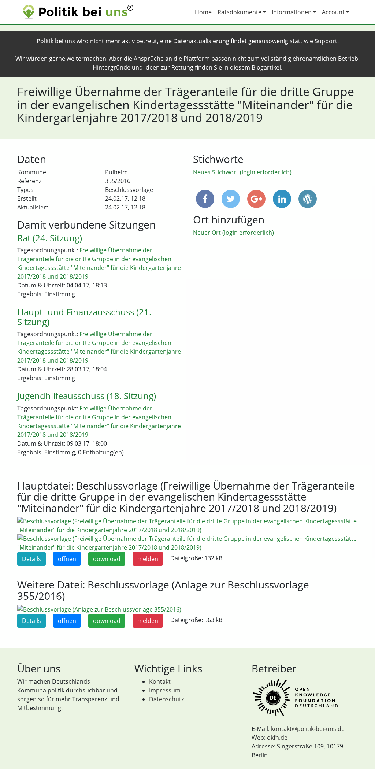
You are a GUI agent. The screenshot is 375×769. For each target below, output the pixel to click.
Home (203, 12)
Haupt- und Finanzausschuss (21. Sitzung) (84, 316)
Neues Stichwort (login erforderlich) (242, 172)
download (106, 559)
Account (333, 12)
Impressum (165, 690)
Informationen (292, 12)
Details (31, 559)
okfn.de (277, 737)
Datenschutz (166, 699)
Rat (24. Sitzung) (49, 238)
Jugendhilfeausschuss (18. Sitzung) (86, 396)
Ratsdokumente (239, 12)
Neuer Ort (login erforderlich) (233, 233)
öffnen (67, 559)
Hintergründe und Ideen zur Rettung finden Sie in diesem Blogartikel (187, 67)
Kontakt (160, 681)
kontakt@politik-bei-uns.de (308, 729)
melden (147, 559)
